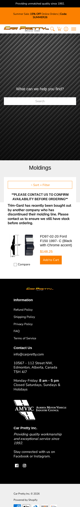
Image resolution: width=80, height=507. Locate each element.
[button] (59, 29)
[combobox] (40, 101)
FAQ (17, 331)
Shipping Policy (24, 317)
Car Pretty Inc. (22, 494)
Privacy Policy (23, 324)
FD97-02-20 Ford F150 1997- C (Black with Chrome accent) (56, 240)
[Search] (52, 29)
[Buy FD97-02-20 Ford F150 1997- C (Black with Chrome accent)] (22, 246)
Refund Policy (23, 310)
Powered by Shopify (25, 500)
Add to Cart (51, 260)
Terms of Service (25, 338)
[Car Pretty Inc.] (26, 29)
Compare (24, 264)
